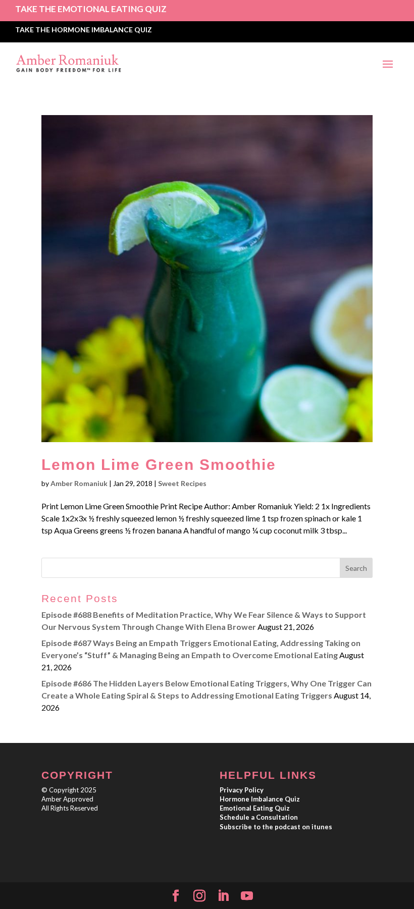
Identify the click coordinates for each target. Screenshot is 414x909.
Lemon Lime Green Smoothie (158, 464)
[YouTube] (247, 896)
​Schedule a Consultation (259, 817)
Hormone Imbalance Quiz (260, 799)
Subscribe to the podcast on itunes (276, 827)
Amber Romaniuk (79, 483)
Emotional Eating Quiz (255, 808)
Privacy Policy (242, 790)
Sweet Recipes (182, 483)
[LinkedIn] (223, 896)
